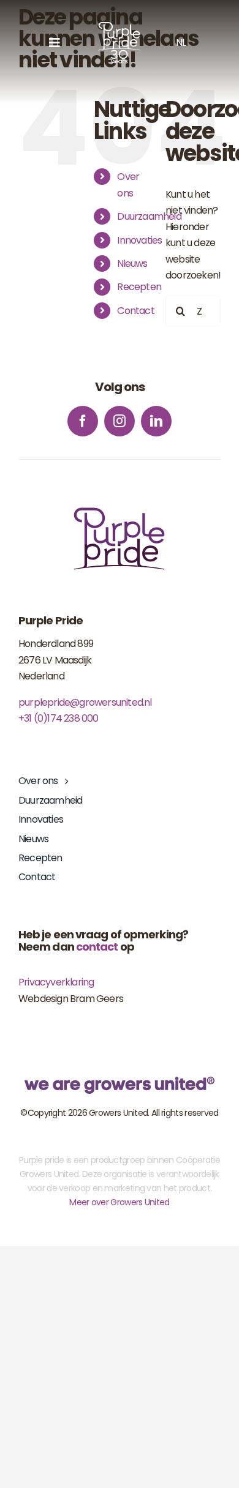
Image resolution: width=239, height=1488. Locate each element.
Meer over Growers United (119, 1202)
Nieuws (132, 263)
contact (97, 946)
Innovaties (139, 240)
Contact (135, 311)
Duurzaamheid (149, 216)
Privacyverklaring (56, 982)
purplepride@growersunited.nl (85, 702)
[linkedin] (156, 421)
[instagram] (119, 421)
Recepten (139, 287)
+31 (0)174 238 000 (58, 718)
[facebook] (82, 421)
